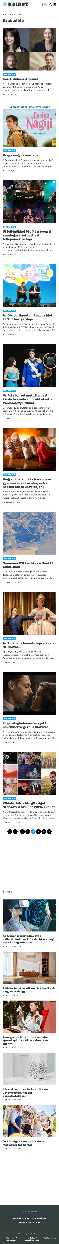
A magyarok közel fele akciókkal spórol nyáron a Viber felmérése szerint (26, 1040)
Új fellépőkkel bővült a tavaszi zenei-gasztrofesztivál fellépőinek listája (27, 235)
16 (44, 832)
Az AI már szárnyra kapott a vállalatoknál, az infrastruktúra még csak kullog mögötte (28, 939)
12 (22, 832)
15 (38, 832)
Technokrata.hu (21, 1218)
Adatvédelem (50, 1238)
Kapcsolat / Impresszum (11, 1239)
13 (28, 832)
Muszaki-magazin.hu (29, 1222)
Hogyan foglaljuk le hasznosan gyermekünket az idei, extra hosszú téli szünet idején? (27, 483)
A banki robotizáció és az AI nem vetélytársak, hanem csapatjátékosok (25, 1093)
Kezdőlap (7, 14)
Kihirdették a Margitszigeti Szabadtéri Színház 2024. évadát (29, 805)
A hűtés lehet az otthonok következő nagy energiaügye (29, 990)
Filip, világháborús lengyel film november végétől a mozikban (27, 725)
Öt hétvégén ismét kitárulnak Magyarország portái (23, 1143)
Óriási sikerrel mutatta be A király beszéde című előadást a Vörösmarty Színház (27, 399)
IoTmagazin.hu (39, 1218)
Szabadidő (18, 14)
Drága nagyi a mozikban (21, 155)
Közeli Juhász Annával (20, 79)
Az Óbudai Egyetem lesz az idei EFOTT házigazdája (27, 317)
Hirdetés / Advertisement (32, 1239)
